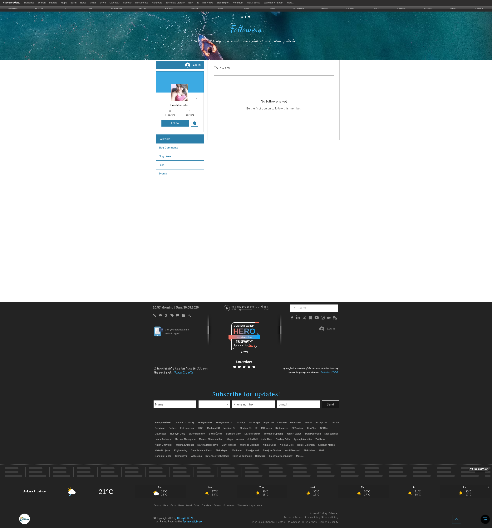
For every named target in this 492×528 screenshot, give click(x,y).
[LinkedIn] (298, 317)
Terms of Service (293, 517)
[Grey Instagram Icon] (322, 317)
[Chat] (178, 315)
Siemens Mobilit (328, 522)
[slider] (266, 307)
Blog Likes (165, 156)
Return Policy (312, 517)
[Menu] (485, 519)
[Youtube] (316, 317)
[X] (304, 317)
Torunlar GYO (309, 522)
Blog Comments (168, 147)
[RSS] (335, 317)
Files (161, 164)
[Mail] (160, 315)
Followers (164, 138)
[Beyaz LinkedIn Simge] (241, 16)
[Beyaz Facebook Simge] (245, 16)
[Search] (189, 315)
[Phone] (155, 315)
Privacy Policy (330, 517)
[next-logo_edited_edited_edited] (310, 317)
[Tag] (172, 315)
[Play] (226, 308)
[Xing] (249, 16)
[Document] (183, 315)
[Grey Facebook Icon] (292, 317)
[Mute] (262, 307)
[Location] (166, 315)
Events (163, 173)
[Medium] (329, 317)
